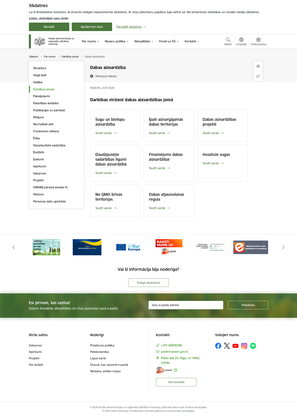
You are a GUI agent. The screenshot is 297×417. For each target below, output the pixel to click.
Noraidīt (49, 27)
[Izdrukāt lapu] (258, 66)
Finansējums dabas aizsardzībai (166, 157)
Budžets (38, 152)
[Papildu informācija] (175, 370)
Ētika (36, 138)
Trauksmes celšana (46, 131)
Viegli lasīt (39, 75)
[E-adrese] (164, 370)
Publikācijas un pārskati (49, 110)
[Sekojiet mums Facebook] (218, 346)
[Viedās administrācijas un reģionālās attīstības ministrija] (54, 41)
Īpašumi (38, 159)
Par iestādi (36, 365)
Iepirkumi (39, 166)
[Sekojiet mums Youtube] (236, 345)
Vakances (39, 173)
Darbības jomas (43, 89)
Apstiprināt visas (92, 27)
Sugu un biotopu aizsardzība (110, 122)
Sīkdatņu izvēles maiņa (105, 371)
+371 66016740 (171, 345)
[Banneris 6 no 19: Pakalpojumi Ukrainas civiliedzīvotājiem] (87, 247)
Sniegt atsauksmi (148, 283)
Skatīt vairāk (103, 133)
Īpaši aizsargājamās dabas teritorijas (166, 122)
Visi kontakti (176, 382)
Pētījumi (38, 117)
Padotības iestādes (46, 103)
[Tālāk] (283, 247)
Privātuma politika (102, 345)
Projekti (38, 180)
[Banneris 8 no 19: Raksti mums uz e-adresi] (169, 247)
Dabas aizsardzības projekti (219, 122)
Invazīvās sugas (216, 154)
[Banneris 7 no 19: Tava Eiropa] (128, 247)
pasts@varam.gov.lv (174, 351)
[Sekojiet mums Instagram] (244, 346)
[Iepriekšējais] (13, 247)
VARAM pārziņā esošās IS (50, 187)
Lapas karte (98, 358)
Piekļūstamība (99, 352)
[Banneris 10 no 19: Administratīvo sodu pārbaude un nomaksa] (250, 247)
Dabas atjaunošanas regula (166, 197)
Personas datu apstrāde (49, 201)
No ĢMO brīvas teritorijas (108, 197)
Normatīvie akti (43, 124)
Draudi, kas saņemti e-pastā (109, 365)
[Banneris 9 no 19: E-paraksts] (210, 247)
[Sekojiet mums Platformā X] (227, 346)
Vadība (37, 82)
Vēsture (38, 194)
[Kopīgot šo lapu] (258, 76)
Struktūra (39, 68)
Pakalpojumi (41, 96)
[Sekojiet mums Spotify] (253, 346)
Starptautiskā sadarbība (49, 145)
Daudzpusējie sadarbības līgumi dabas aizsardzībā (110, 159)
